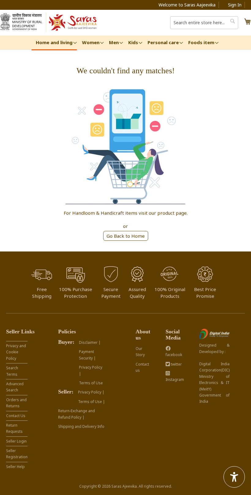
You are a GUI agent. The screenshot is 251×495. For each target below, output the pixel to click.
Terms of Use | (91, 401)
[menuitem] (54, 43)
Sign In (235, 5)
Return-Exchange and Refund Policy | (76, 414)
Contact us (142, 367)
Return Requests (14, 428)
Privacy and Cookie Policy (16, 352)
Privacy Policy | (90, 370)
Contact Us (15, 415)
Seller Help (15, 466)
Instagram (175, 379)
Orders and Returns (16, 403)
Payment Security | (87, 354)
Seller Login (16, 441)
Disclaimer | (90, 342)
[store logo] (73, 22)
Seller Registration (17, 453)
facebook (174, 354)
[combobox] (204, 22)
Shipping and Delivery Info (81, 426)
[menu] (125, 43)
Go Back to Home (126, 236)
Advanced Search (15, 387)
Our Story (140, 351)
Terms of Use (91, 383)
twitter (176, 364)
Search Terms (12, 371)
